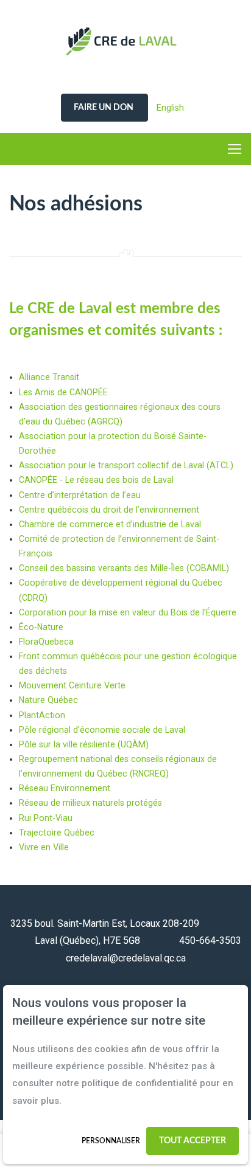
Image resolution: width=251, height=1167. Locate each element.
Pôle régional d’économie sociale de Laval (102, 730)
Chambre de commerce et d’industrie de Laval (110, 524)
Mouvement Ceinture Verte (72, 685)
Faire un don (104, 107)
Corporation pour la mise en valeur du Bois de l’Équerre (127, 612)
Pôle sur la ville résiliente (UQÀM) (84, 744)
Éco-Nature (41, 627)
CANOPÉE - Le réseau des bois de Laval (96, 480)
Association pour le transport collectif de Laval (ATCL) (126, 465)
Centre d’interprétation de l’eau (80, 495)
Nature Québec (48, 700)
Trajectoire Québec (56, 832)
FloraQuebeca (46, 641)
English (170, 108)
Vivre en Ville (44, 847)
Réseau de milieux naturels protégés (90, 803)
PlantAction (42, 715)
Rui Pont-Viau (45, 818)
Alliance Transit (49, 377)
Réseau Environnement (64, 788)
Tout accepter (192, 1141)
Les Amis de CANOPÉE (63, 392)
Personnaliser (111, 1140)
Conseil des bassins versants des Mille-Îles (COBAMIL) (124, 568)
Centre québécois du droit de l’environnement (109, 509)
